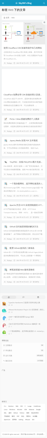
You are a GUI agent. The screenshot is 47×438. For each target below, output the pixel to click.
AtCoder (19, 409)
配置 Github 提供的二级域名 (22, 248)
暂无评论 (36, 63)
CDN (25, 409)
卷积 (27, 413)
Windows (12, 409)
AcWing (21, 419)
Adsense (31, 409)
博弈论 (28, 416)
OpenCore (7, 419)
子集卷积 (7, 416)
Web (17, 406)
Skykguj (9, 63)
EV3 (33, 419)
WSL (5, 413)
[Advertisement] (23, 384)
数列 (13, 416)
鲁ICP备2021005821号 (28, 434)
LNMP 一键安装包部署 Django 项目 (21, 317)
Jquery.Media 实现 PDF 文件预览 (24, 140)
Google (38, 409)
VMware (27, 419)
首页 (7, 18)
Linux (5, 409)
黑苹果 (14, 419)
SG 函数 (35, 416)
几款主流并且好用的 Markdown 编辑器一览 (24, 324)
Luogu (30, 406)
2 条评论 (36, 196)
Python (22, 413)
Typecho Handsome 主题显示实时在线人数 (24, 302)
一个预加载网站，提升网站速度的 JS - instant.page (27, 331)
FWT (18, 416)
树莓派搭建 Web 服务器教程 (22, 269)
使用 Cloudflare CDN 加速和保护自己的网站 (23, 48)
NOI (21, 406)
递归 (10, 413)
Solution (11, 406)
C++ (5, 406)
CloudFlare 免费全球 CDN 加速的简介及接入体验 (25, 94)
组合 (22, 416)
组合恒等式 (35, 413)
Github (15, 413)
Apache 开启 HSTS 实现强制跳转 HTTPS (27, 205)
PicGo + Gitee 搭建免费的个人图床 (24, 119)
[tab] (9, 297)
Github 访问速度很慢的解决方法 (24, 226)
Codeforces (37, 406)
